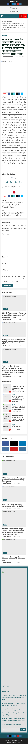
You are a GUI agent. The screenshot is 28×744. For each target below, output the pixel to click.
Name (5, 257)
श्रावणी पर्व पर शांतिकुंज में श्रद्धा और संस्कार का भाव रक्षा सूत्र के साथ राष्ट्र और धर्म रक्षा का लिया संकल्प (7, 417)
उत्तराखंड (4, 35)
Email (4, 263)
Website (5, 270)
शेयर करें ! (5, 93)
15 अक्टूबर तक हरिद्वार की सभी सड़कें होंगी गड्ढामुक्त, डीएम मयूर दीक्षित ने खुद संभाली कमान (13, 341)
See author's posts (11, 187)
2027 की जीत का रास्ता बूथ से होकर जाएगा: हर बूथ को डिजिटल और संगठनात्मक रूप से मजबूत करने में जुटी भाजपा (14, 315)
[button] (2, 16)
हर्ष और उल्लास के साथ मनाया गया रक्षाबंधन (7, 427)
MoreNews (10, 742)
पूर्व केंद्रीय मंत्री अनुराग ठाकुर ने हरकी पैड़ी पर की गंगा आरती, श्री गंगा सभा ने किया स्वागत (13, 213)
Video (25, 16)
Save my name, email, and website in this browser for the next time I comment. (15, 278)
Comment (6, 234)
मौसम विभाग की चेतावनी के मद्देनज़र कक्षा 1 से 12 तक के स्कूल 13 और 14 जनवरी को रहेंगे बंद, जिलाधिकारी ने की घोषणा (13, 203)
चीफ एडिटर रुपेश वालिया (8, 56)
